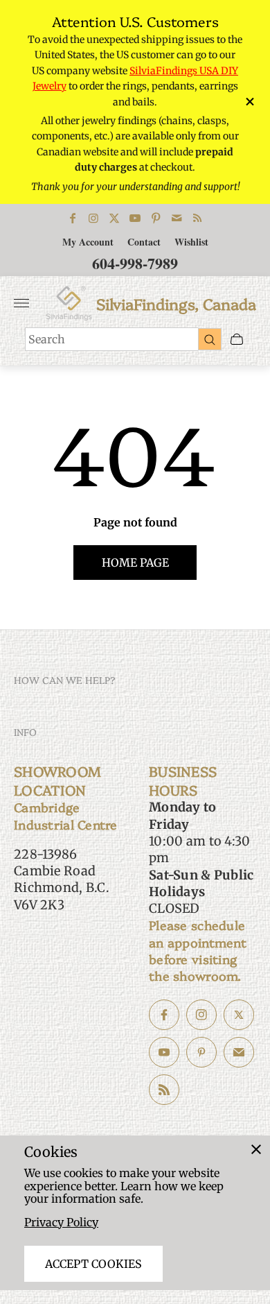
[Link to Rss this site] (197, 217)
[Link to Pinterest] (155, 217)
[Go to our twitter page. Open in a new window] (239, 1015)
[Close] (256, 1149)
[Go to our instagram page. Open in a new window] (201, 1015)
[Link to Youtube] (135, 217)
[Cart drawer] (237, 339)
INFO (25, 732)
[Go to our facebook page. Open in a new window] (164, 1015)
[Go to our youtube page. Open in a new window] (164, 1052)
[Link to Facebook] (72, 217)
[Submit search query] (210, 339)
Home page (135, 562)
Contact (144, 241)
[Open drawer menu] (21, 303)
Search (46, 339)
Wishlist (191, 241)
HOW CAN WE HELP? (65, 680)
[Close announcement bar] (249, 101)
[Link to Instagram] (93, 217)
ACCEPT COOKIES (93, 1264)
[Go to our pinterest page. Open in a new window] (201, 1052)
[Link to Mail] (176, 217)
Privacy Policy (61, 1222)
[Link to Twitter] (114, 217)
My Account (88, 241)
